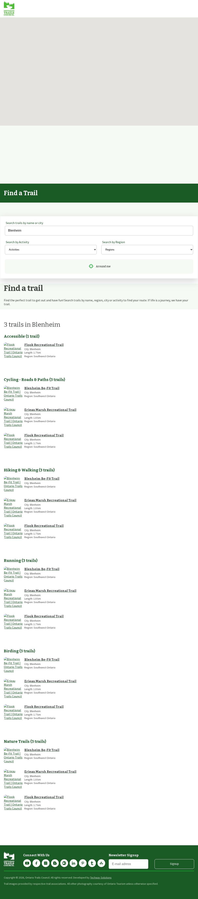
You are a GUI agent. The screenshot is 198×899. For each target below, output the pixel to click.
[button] (111, 94)
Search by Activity (17, 242)
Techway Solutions (101, 877)
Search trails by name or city (24, 223)
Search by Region (113, 242)
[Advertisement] (99, 155)
